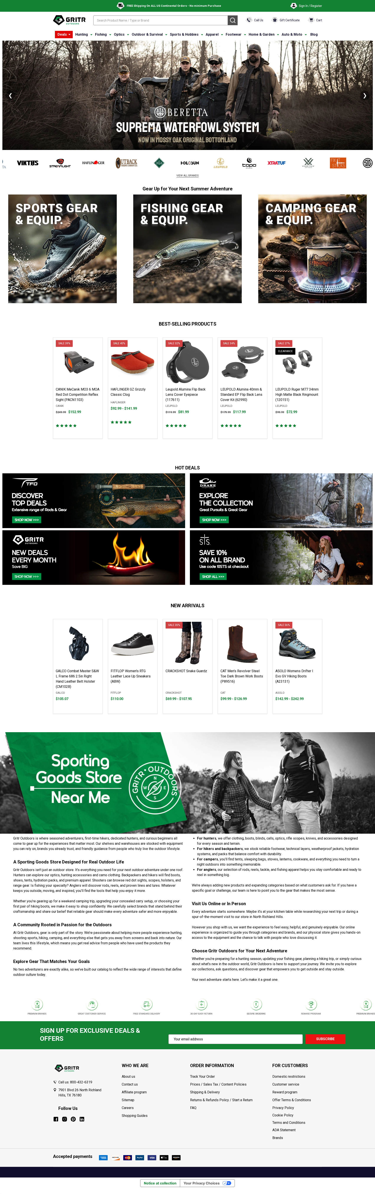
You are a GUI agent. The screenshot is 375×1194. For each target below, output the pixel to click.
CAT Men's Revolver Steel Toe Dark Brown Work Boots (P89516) (241, 676)
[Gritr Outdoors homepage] (69, 20)
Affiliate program (134, 1092)
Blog (314, 34)
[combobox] (160, 20)
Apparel (212, 34)
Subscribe (325, 1039)
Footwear (234, 34)
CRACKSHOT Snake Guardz (186, 671)
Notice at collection (160, 1183)
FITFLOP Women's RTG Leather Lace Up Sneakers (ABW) (131, 676)
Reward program (284, 1092)
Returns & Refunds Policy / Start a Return (221, 1100)
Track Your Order (202, 1076)
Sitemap (128, 1100)
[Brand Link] (42, 163)
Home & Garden (262, 34)
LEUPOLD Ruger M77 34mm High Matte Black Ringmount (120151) (297, 394)
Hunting (81, 34)
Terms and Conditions (297, 1122)
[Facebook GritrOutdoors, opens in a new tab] (56, 1119)
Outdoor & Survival (147, 34)
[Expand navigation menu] (91, 34)
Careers (128, 1108)
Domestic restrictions (288, 1076)
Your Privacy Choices (202, 1183)
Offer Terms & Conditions (291, 1100)
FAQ (193, 1108)
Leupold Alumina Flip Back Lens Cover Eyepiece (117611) (186, 394)
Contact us (130, 1084)
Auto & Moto (292, 34)
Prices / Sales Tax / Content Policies (218, 1084)
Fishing (101, 34)
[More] (69, 34)
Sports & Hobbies (184, 34)
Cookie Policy (297, 1115)
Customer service (285, 1084)
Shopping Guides (135, 1116)
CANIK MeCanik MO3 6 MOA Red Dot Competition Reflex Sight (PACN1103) (77, 394)
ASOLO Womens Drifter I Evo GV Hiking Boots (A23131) (294, 676)
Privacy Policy (297, 1108)
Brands (277, 1138)
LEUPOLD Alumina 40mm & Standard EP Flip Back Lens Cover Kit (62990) (241, 394)
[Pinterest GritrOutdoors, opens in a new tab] (73, 1119)
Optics (119, 34)
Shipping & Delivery (205, 1092)
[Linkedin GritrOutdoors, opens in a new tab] (82, 1119)
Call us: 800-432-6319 (75, 1082)
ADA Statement (284, 1130)
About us (128, 1076)
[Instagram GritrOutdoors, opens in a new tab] (64, 1119)
